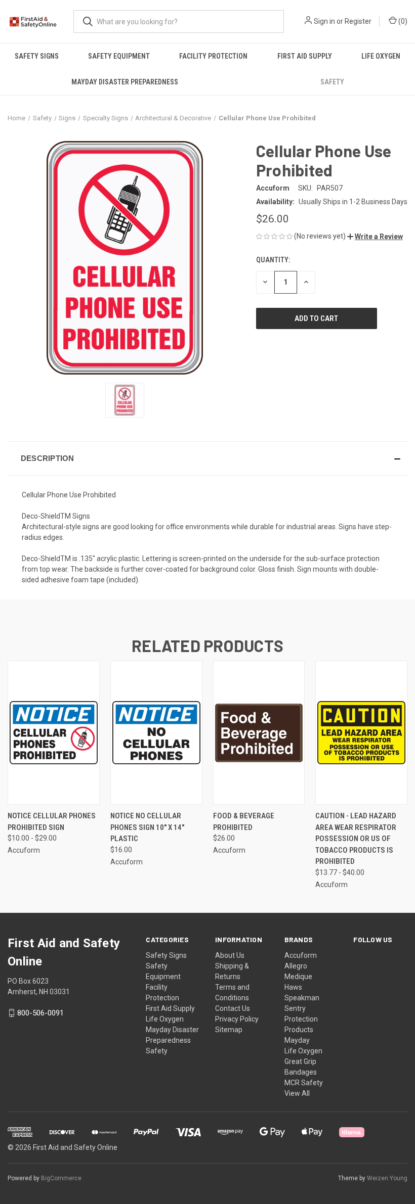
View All (297, 1093)
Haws (293, 987)
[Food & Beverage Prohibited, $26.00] (259, 733)
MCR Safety (303, 1083)
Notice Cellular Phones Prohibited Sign (52, 821)
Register (358, 21)
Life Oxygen (380, 56)
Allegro (295, 966)
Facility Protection (213, 56)
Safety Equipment (119, 56)
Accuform (300, 955)
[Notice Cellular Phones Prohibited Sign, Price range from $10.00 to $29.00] (54, 733)
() (402, 21)
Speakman (301, 998)
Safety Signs (37, 56)
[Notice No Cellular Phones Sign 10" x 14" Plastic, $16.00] (156, 733)
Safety (332, 82)
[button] (375, 237)
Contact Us (232, 1008)
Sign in (324, 21)
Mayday (297, 1040)
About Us (229, 955)
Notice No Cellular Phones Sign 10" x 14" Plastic (147, 827)
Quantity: (273, 260)
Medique (298, 977)
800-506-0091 (40, 1012)
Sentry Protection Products (301, 1019)
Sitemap (228, 1030)
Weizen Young (387, 1178)
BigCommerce (61, 1178)
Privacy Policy (237, 1019)
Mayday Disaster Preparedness (124, 82)
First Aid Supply (304, 56)
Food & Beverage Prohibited (243, 821)
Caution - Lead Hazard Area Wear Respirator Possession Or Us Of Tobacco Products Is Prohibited (355, 838)
